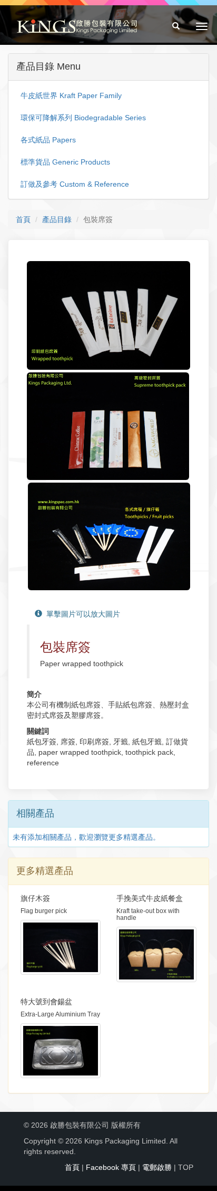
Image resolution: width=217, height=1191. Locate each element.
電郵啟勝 (157, 1167)
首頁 (23, 219)
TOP (185, 1167)
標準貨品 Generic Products (65, 162)
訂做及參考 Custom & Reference (75, 184)
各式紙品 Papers (48, 140)
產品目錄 (57, 219)
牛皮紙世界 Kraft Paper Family (71, 95)
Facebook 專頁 (111, 1167)
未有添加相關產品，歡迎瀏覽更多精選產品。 (86, 837)
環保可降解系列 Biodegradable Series (83, 117)
